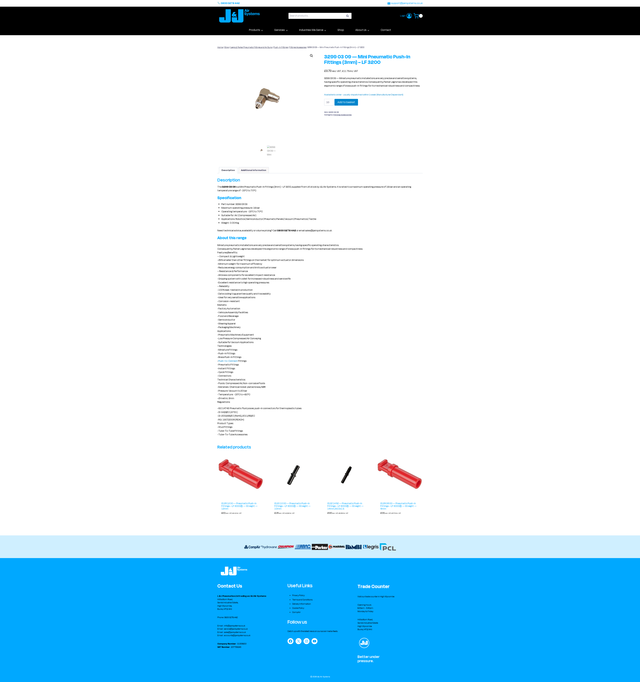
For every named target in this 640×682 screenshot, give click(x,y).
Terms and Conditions (302, 599)
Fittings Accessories (342, 115)
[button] (311, 56)
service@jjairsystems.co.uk (236, 628)
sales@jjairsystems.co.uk (235, 632)
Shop (341, 30)
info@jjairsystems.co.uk (234, 625)
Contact (386, 30)
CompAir (296, 612)
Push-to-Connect (228, 361)
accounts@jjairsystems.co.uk (237, 635)
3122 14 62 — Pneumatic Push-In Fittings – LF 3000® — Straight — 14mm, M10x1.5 (345, 506)
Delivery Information (301, 603)
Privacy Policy (298, 595)
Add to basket (346, 102)
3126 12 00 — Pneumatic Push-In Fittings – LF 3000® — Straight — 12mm (239, 506)
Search (348, 16)
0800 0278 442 (230, 3)
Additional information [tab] (253, 170)
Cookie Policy (298, 608)
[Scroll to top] (632, 676)
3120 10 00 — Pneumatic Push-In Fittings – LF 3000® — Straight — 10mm (292, 506)
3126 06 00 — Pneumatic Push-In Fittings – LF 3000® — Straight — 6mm (398, 506)
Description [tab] (228, 170)
